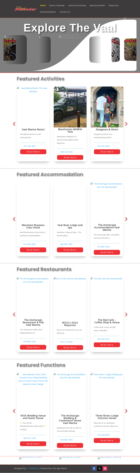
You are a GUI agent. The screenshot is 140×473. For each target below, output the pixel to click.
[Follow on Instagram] (105, 468)
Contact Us (64, 12)
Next (125, 124)
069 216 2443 (66, 152)
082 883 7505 (30, 244)
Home (43, 6)
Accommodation (48, 12)
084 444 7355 (66, 339)
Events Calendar (57, 6)
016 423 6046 (79, 435)
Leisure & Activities (77, 6)
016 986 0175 (116, 432)
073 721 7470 (103, 244)
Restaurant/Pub (97, 6)
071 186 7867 (30, 146)
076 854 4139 (103, 342)
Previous (14, 124)
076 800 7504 (66, 247)
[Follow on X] (99, 468)
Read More (33, 151)
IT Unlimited (32, 468)
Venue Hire (113, 6)
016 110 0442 (30, 342)
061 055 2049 (103, 146)
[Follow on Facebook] (94, 468)
